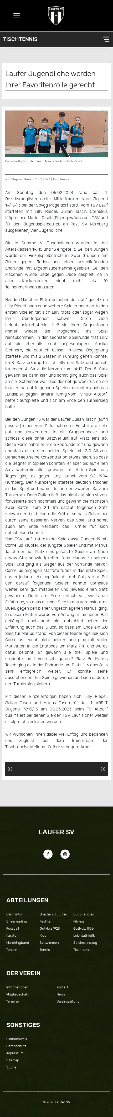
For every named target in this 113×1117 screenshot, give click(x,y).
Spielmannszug (85, 943)
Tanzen (11, 950)
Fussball (12, 928)
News (60, 994)
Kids (43, 935)
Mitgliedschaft (17, 994)
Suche (11, 1067)
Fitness (78, 921)
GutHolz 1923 (50, 928)
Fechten (46, 921)
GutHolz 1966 (83, 928)
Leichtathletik (84, 935)
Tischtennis (20, 39)
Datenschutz (16, 1046)
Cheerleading (16, 921)
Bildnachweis (16, 1039)
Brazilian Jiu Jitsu (53, 914)
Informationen (17, 987)
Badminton (14, 914)
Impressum (14, 1053)
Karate (11, 935)
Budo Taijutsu (83, 914)
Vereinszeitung (68, 1001)
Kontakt (62, 987)
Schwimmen (49, 943)
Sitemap (12, 1060)
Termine (12, 1001)
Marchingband (17, 943)
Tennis (45, 950)
